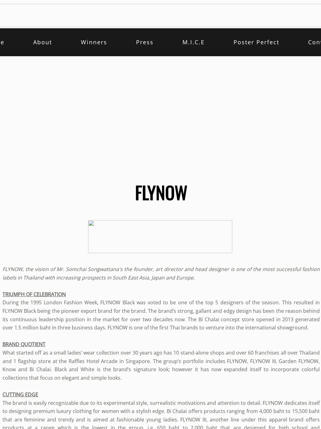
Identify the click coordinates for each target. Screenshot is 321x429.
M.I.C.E (193, 42)
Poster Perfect (256, 42)
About (42, 42)
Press (145, 42)
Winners (94, 42)
